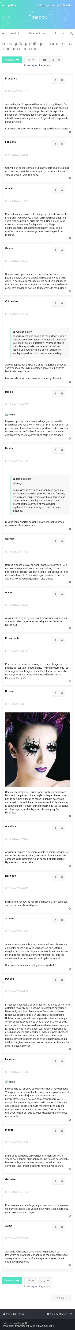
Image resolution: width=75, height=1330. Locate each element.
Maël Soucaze (46, 1326)
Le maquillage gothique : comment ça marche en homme (37, 46)
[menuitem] (12, 5)
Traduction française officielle (19, 1326)
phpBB (23, 1323)
